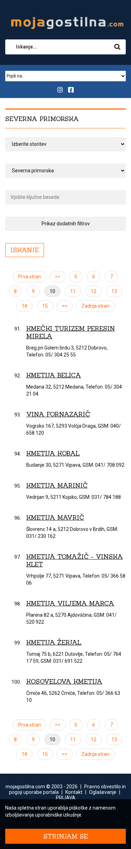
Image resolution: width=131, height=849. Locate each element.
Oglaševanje (102, 792)
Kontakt (73, 792)
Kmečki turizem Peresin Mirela (70, 332)
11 (73, 291)
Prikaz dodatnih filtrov (66, 223)
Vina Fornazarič (58, 414)
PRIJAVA (65, 798)
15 (45, 306)
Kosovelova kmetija (64, 681)
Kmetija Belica (53, 375)
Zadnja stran (95, 306)
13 (114, 291)
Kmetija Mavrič (55, 517)
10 (52, 291)
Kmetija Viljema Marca (70, 603)
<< (57, 276)
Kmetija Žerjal (53, 642)
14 (24, 306)
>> (64, 306)
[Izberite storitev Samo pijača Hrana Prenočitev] (65, 144)
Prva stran (29, 276)
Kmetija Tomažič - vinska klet (74, 560)
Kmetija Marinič (57, 485)
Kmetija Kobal (53, 453)
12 (93, 291)
